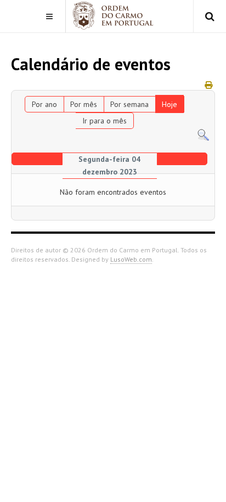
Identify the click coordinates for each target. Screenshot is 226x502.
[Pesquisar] (203, 134)
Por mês (83, 104)
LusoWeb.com (131, 259)
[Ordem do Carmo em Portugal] (113, 16)
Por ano (44, 104)
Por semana (129, 104)
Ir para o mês (104, 121)
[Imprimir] (208, 85)
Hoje (169, 104)
